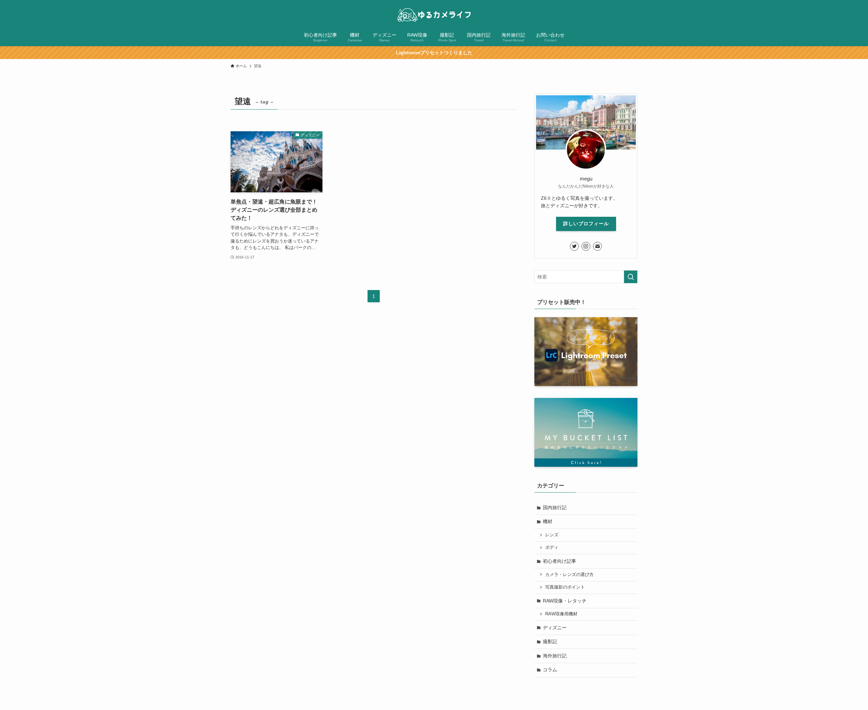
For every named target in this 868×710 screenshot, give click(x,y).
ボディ (551, 547)
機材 (547, 521)
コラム (550, 669)
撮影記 (550, 641)
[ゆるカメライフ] (434, 15)
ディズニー (555, 627)
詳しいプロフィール (586, 223)
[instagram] (585, 246)
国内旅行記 (555, 507)
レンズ (551, 535)
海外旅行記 (555, 655)
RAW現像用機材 (561, 614)
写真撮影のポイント (565, 587)
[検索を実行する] (630, 276)
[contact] (597, 246)
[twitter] (574, 246)
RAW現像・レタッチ (565, 600)
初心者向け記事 (559, 561)
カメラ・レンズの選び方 (569, 574)
